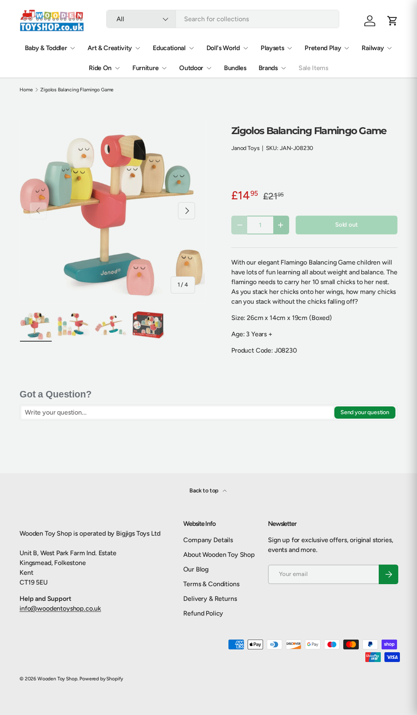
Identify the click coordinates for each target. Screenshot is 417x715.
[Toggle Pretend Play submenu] (346, 48)
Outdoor (191, 68)
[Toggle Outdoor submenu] (209, 68)
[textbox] (177, 412)
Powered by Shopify (101, 679)
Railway (373, 48)
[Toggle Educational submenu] (191, 48)
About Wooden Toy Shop (219, 554)
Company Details (208, 540)
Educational (169, 48)
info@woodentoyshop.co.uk (60, 608)
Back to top (204, 490)
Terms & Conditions (211, 584)
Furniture (145, 68)
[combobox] (223, 19)
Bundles (235, 68)
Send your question (364, 412)
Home (26, 89)
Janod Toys (245, 148)
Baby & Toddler (46, 48)
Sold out (346, 224)
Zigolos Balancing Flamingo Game (77, 89)
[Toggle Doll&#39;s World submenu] (245, 48)
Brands (268, 68)
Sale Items (313, 68)
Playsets (272, 48)
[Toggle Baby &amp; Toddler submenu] (72, 48)
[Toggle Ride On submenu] (117, 68)
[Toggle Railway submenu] (389, 48)
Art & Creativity (110, 48)
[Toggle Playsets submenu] (289, 48)
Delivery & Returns (210, 598)
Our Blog (195, 569)
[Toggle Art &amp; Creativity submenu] (138, 48)
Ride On (100, 68)
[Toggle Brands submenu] (283, 68)
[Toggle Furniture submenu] (164, 68)
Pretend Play (323, 48)
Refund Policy (203, 613)
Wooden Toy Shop (57, 679)
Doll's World (223, 48)
